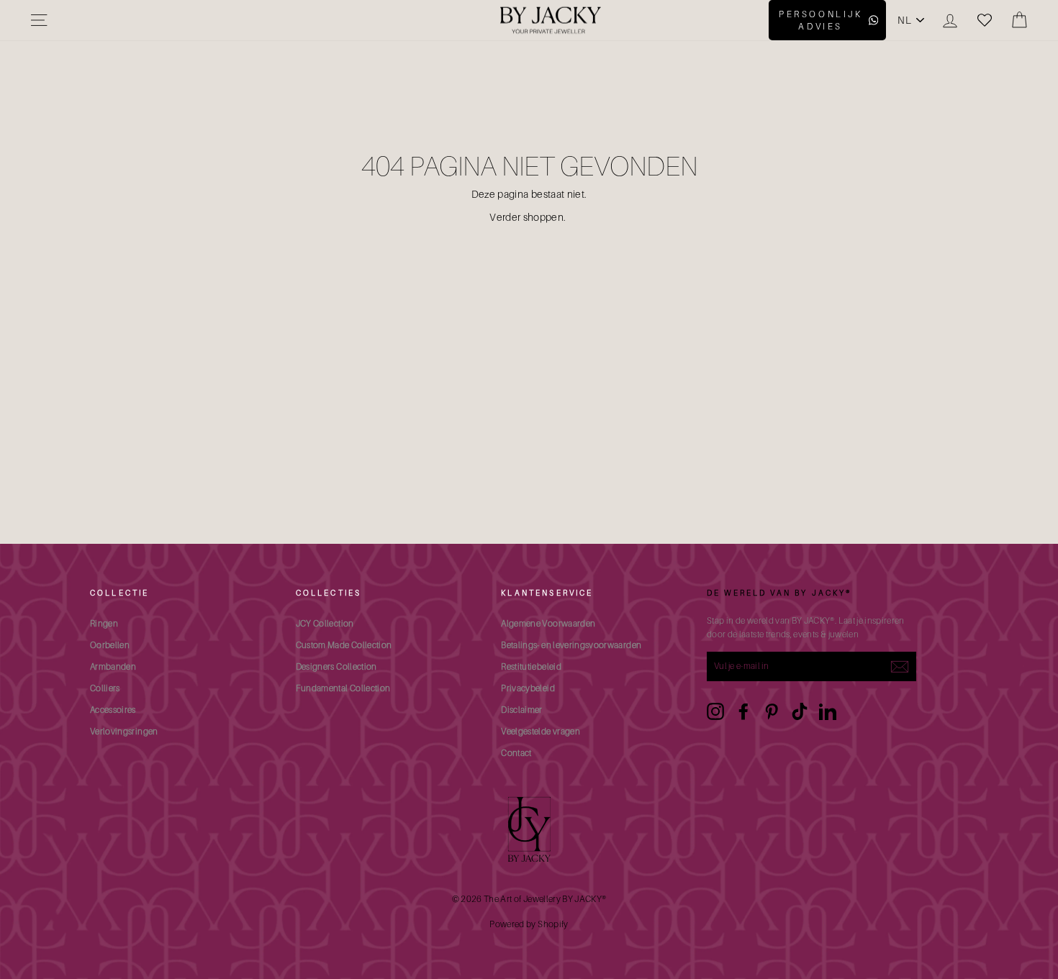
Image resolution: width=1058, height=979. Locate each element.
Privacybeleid (528, 688)
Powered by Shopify (528, 924)
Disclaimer (522, 709)
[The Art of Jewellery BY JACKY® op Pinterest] (771, 711)
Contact (516, 752)
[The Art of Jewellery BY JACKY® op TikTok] (799, 711)
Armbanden (113, 666)
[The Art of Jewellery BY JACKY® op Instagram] (715, 711)
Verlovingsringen (124, 731)
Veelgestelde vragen (540, 731)
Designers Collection (336, 666)
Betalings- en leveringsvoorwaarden (571, 644)
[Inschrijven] (899, 666)
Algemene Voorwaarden (548, 623)
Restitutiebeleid (531, 666)
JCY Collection (325, 623)
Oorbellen (110, 644)
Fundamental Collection (343, 688)
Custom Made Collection (344, 644)
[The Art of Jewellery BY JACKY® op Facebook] (743, 711)
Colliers (105, 688)
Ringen (104, 623)
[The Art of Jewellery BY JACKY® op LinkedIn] (827, 711)
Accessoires (113, 709)
